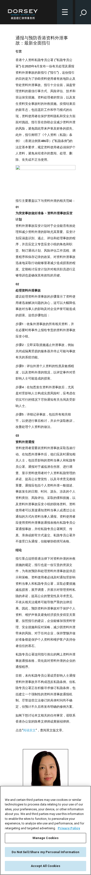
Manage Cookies (46, 838)
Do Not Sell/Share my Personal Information (45, 852)
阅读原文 (29, 730)
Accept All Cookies (45, 866)
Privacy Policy (69, 828)
